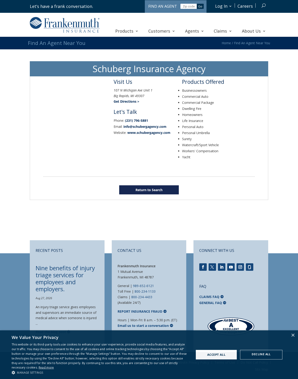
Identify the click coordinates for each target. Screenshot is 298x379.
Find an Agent (162, 6)
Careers (245, 6)
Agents (192, 31)
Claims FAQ (209, 296)
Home (226, 43)
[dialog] (149, 354)
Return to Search (149, 190)
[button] (100, 373)
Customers (159, 31)
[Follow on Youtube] (231, 267)
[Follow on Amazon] (249, 267)
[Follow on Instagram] (240, 267)
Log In (221, 6)
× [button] (293, 335)
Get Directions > (126, 101)
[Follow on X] (212, 267)
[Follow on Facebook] (203, 267)
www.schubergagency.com (148, 132)
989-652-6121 (143, 286)
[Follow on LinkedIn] (221, 267)
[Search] (264, 5)
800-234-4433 (141, 297)
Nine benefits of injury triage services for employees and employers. (65, 278)
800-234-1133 (145, 291)
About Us (251, 31)
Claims (220, 31)
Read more (46, 367)
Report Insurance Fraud (140, 311)
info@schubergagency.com (144, 126)
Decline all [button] (261, 354)
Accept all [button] (216, 354)
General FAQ (210, 303)
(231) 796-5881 (136, 120)
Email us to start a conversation (143, 325)
